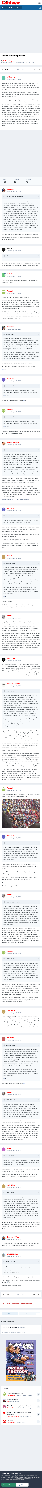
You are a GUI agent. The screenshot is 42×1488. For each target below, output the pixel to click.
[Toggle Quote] (4, 196)
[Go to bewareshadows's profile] (3, 685)
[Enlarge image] (5, 369)
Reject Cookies (22, 1485)
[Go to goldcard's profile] (3, 509)
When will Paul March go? (15, 1393)
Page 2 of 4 (21, 69)
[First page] (2, 69)
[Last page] (39, 69)
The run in (10, 1420)
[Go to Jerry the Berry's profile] (3, 444)
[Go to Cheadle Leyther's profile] (4, 1406)
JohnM (9, 248)
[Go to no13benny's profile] (3, 78)
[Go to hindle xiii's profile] (3, 380)
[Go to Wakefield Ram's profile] (4, 1394)
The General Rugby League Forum (23, 62)
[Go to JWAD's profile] (3, 1149)
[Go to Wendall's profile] (3, 292)
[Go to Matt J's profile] (3, 275)
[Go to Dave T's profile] (3, 617)
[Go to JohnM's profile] (3, 250)
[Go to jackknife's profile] (3, 1039)
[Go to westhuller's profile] (3, 660)
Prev (6, 69)
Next (35, 69)
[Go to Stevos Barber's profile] (4, 1421)
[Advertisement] (21, 32)
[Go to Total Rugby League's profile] (4, 1413)
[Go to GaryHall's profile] (3, 557)
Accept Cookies (9, 1485)
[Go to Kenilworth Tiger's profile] (3, 1238)
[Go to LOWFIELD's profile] (3, 1012)
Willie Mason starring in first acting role (19, 1406)
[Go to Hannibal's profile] (3, 190)
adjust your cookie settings (24, 1477)
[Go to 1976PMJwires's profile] (3, 1255)
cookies (14, 1475)
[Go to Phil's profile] (4, 1400)
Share (10, 1314)
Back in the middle (12, 1399)
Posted (14, 79)
